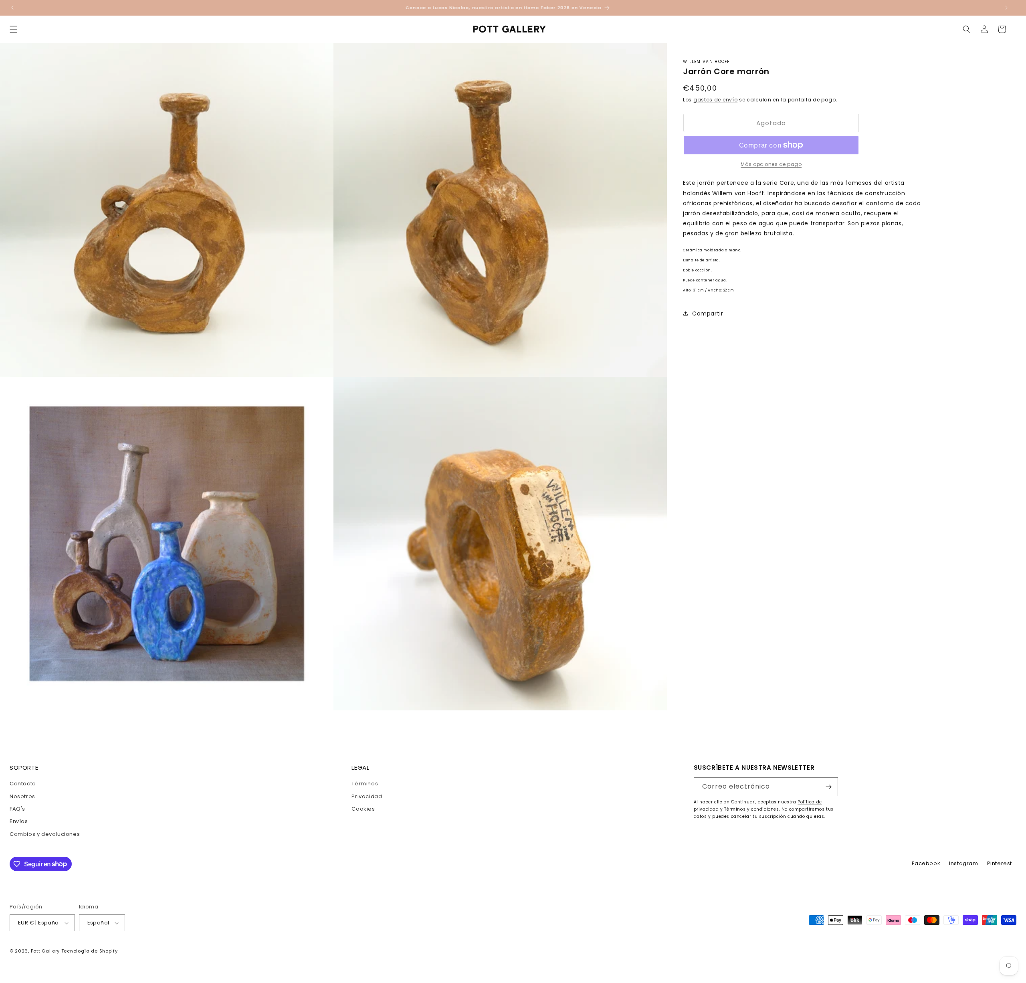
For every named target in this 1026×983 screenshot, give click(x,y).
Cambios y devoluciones (45, 834)
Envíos (19, 821)
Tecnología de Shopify (89, 951)
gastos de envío (715, 99)
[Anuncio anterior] (12, 7)
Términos (364, 783)
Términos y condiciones (751, 809)
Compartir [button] (707, 313)
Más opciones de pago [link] (771, 164)
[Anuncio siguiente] (1006, 7)
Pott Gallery (45, 951)
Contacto (23, 783)
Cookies (363, 809)
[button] (13, 29)
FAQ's (17, 809)
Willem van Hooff (706, 62)
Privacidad (366, 796)
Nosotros (22, 796)
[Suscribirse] (829, 786)
